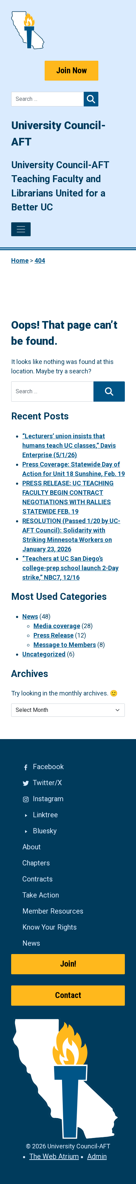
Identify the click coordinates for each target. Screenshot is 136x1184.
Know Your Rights (49, 927)
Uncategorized (44, 654)
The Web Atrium (54, 1156)
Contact (68, 995)
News (30, 616)
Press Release (53, 635)
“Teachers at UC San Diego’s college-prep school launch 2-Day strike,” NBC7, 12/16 (70, 568)
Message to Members (64, 644)
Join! (68, 964)
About (31, 847)
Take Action (40, 895)
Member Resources (52, 911)
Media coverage (56, 626)
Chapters (36, 863)
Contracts (37, 879)
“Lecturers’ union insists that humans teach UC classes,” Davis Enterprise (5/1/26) (69, 445)
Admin (97, 1156)
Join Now (71, 70)
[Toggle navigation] (21, 229)
